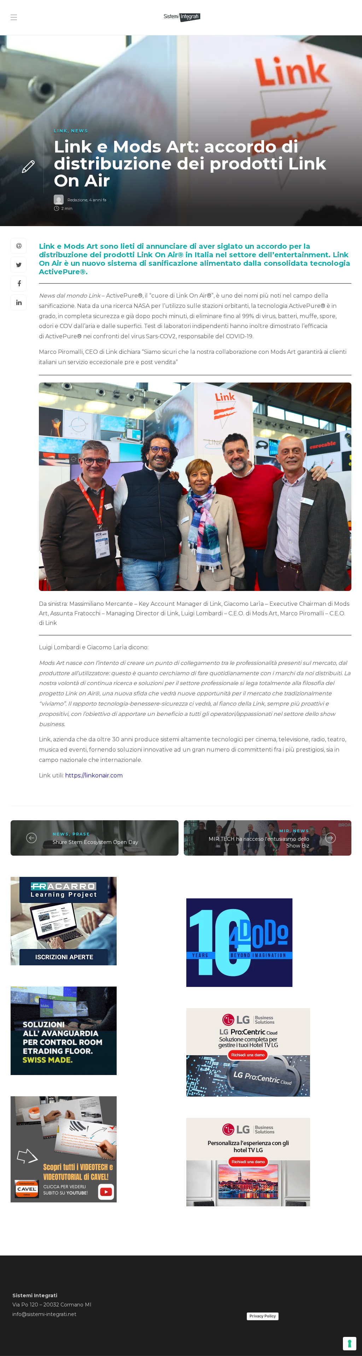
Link (61, 130)
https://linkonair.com (94, 775)
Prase (81, 834)
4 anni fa (97, 199)
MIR (284, 830)
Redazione (77, 199)
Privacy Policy (263, 1316)
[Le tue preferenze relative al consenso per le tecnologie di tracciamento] (349, 1343)
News (79, 130)
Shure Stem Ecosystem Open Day (95, 842)
